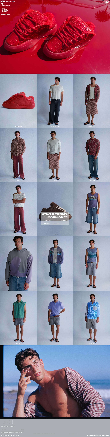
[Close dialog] (68, 213)
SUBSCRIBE (64, 220)
